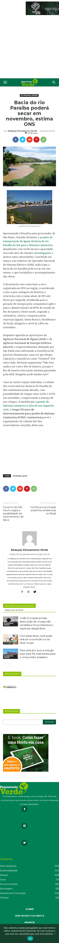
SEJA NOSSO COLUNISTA (29, 915)
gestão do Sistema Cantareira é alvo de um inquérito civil (28, 405)
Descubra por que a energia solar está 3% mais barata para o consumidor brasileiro (37, 654)
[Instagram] (29, 592)
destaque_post (20, 476)
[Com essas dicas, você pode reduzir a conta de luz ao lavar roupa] (10, 639)
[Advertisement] (29, 47)
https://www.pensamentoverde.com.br (29, 554)
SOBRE (30, 909)
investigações (42, 252)
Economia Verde (29, 95)
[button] (54, 82)
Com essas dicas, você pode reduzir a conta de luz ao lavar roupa (36, 639)
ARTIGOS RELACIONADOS (19, 606)
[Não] (55, 933)
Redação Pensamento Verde (22, 131)
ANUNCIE (29, 922)
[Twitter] (35, 592)
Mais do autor (14, 610)
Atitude (8, 643)
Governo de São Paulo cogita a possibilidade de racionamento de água (13, 513)
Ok (30, 938)
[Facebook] (23, 592)
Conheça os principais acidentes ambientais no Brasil (43, 510)
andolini (21, 226)
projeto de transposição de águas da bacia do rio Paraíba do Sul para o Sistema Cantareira (27, 241)
